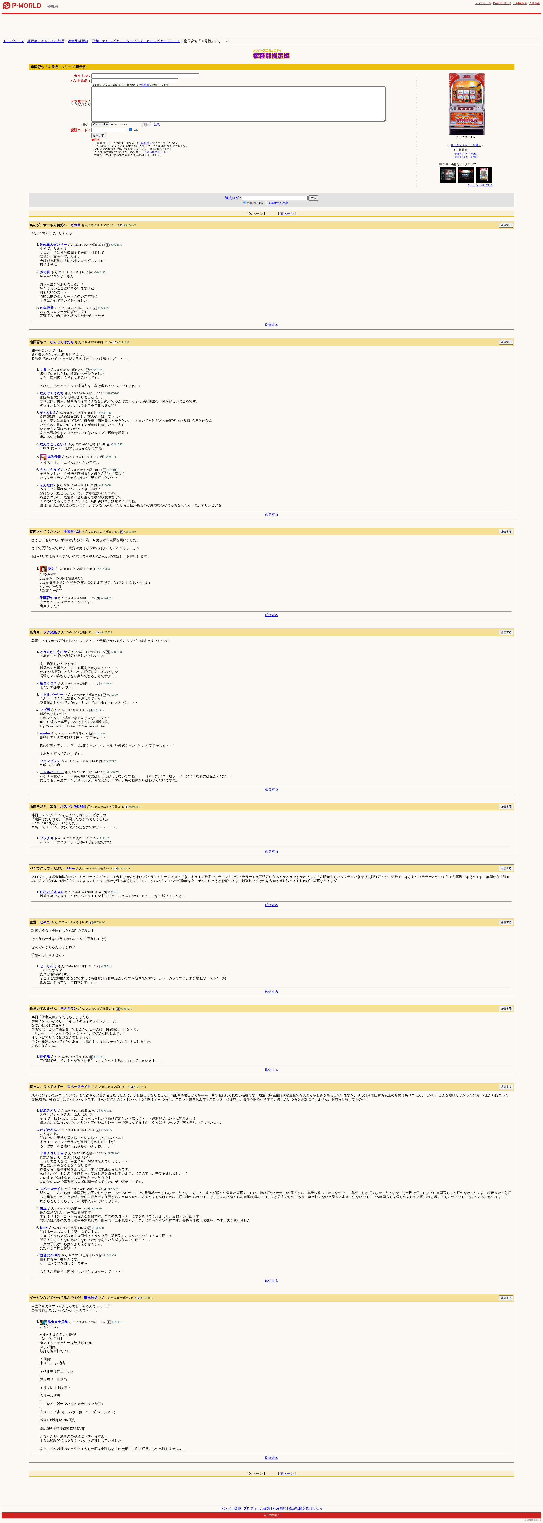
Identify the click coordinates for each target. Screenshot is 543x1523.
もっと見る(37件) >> (480, 185)
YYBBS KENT (532, 1519)
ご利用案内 (520, 3)
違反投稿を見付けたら (306, 1508)
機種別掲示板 (78, 41)
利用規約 (279, 1508)
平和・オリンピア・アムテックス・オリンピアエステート (136, 41)
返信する (271, 325)
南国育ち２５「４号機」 (467, 153)
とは (502, 3)
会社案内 (534, 3)
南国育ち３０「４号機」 (466, 145)
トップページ (483, 3)
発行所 (145, 143)
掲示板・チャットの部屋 (45, 41)
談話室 (145, 84)
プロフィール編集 (256, 1508)
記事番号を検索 (278, 203)
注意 (157, 124)
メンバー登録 (231, 1508)
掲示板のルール (156, 152)
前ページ (287, 213)
